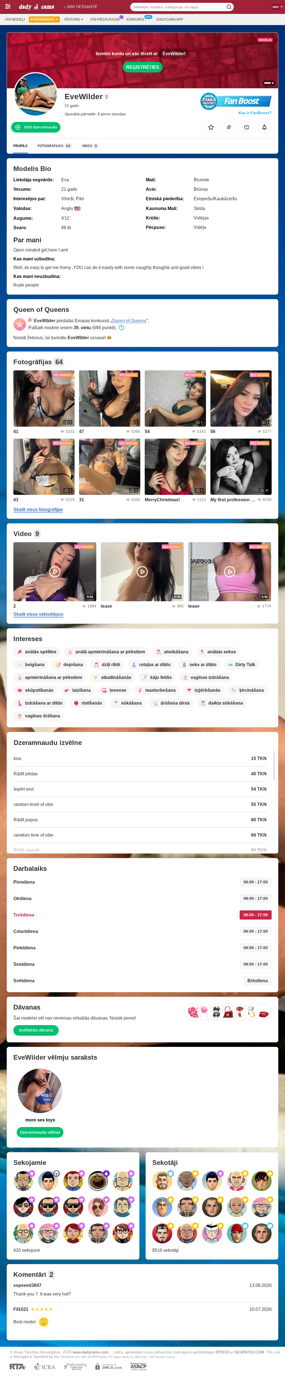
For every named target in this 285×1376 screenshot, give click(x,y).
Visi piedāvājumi (104, 19)
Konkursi (135, 19)
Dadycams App (169, 19)
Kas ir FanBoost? (255, 113)
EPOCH (222, 1352)
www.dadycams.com (91, 1352)
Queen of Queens (129, 320)
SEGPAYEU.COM (249, 1352)
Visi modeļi (15, 19)
